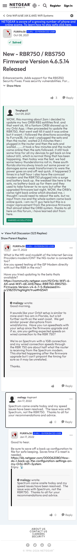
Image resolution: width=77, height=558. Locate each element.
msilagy (18, 303)
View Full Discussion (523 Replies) (26, 233)
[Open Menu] (71, 15)
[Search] (45, 5)
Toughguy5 (21, 110)
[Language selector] (36, 5)
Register (55, 5)
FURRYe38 (20, 31)
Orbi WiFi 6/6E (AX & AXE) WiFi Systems (29, 15)
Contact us (38, 531)
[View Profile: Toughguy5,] (10, 112)
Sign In (68, 5)
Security (38, 536)
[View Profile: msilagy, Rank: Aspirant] (12, 399)
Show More (14, 85)
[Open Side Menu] (5, 5)
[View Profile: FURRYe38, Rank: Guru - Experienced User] (7, 33)
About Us (38, 528)
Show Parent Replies (14, 238)
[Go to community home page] (20, 5)
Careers (38, 534)
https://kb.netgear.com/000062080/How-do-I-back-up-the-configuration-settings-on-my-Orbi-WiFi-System (41, 461)
